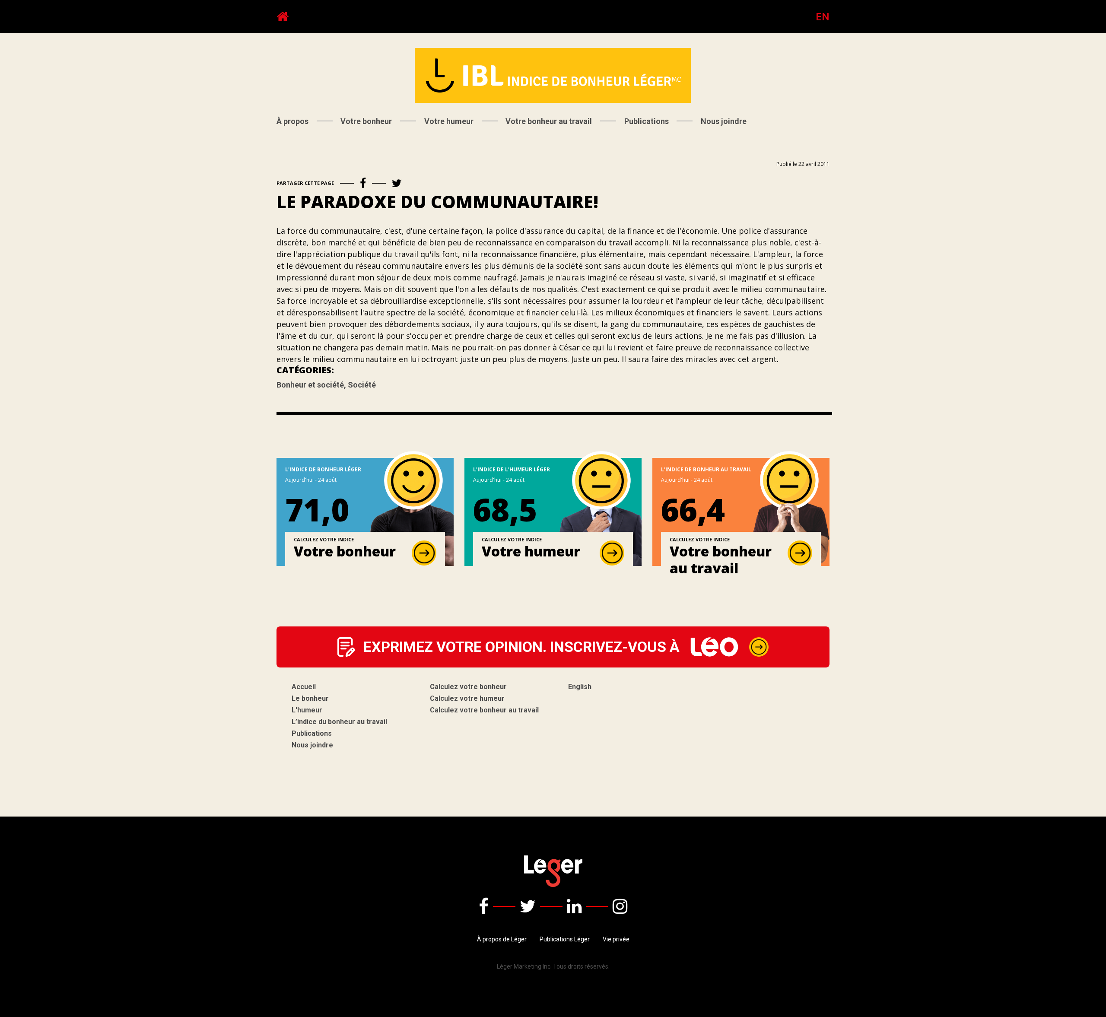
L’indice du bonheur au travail (339, 722)
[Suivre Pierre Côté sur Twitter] (528, 906)
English (579, 687)
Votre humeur (449, 121)
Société (362, 384)
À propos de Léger (502, 939)
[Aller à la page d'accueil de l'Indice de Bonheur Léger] (282, 16)
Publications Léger (565, 939)
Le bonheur (310, 698)
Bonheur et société (312, 384)
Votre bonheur (366, 121)
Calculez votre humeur (467, 698)
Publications (646, 121)
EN (823, 17)
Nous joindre (724, 121)
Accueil (304, 687)
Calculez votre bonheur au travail (484, 710)
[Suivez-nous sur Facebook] (484, 906)
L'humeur (307, 710)
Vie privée (616, 939)
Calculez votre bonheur (468, 687)
